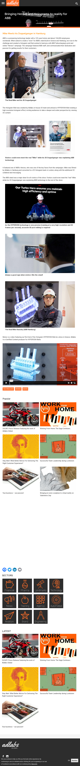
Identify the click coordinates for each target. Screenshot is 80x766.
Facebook (3, 756)
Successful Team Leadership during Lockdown (57, 461)
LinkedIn (7, 756)
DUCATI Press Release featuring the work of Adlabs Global (19, 430)
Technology (8, 389)
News (25, 389)
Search (77, 3)
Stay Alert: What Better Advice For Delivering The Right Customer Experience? (20, 462)
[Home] (12, 3)
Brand (18, 389)
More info (34, 764)
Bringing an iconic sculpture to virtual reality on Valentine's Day (57, 494)
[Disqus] (40, 530)
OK (69, 760)
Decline (74, 760)
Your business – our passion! (13, 493)
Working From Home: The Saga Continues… (55, 429)
